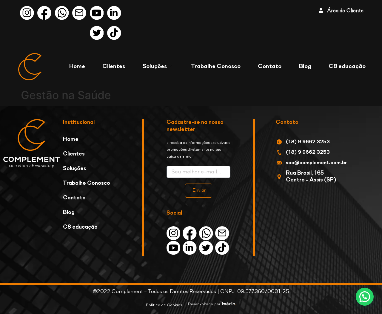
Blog (305, 67)
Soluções (155, 67)
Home (77, 67)
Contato (269, 67)
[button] (365, 297)
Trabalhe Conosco (216, 67)
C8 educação (347, 67)
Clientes (113, 67)
